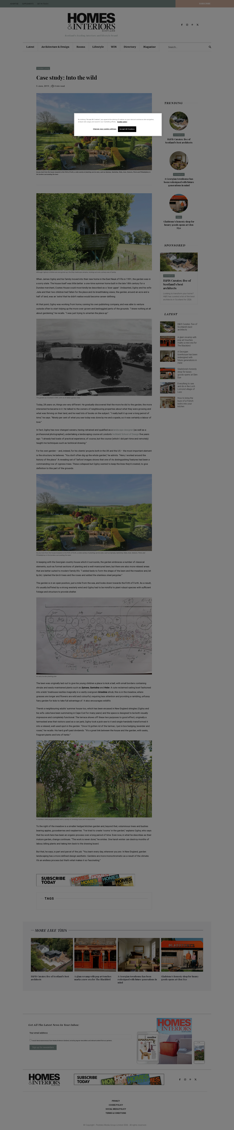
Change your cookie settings (104, 129)
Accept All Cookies (127, 129)
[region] (118, 124)
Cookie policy (122, 122)
